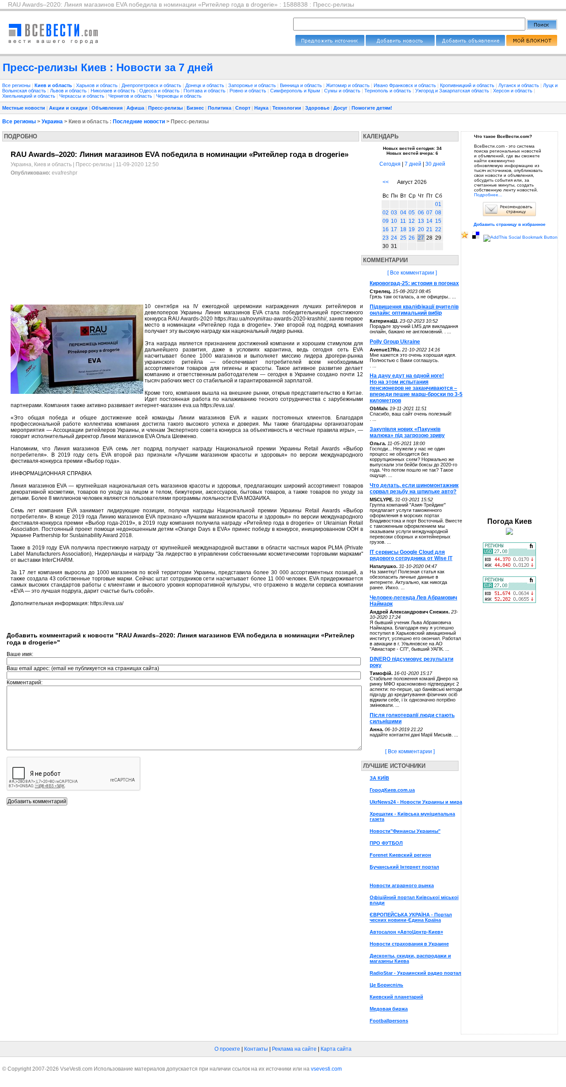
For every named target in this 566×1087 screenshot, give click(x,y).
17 (394, 229)
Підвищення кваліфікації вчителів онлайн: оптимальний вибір (414, 310)
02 (385, 213)
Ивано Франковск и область (405, 85)
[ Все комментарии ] (412, 273)
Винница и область (301, 85)
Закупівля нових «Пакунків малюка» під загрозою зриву (407, 432)
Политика (219, 108)
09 (385, 221)
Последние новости (139, 121)
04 (403, 213)
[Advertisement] (85, 240)
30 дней (435, 164)
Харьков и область (97, 85)
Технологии (286, 108)
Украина (52, 121)
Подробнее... (488, 194)
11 (403, 221)
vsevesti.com (326, 1069)
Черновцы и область (179, 96)
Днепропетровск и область (152, 85)
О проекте (227, 1049)
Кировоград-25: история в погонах (414, 283)
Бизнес (195, 108)
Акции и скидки (68, 108)
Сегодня (390, 164)
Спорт (242, 108)
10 (394, 221)
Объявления (107, 108)
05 (412, 213)
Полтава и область (205, 90)
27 (421, 238)
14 (429, 221)
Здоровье (317, 108)
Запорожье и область (252, 85)
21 (429, 229)
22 (438, 229)
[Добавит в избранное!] (464, 237)
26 (412, 238)
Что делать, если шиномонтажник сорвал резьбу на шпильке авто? (414, 488)
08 (438, 213)
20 (421, 229)
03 (394, 213)
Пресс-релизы (165, 108)
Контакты (256, 1049)
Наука (261, 108)
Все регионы (16, 85)
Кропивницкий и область (468, 85)
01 (438, 204)
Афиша (135, 108)
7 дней (413, 164)
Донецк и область (205, 85)
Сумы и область (343, 90)
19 (412, 229)
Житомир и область (348, 85)
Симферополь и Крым (295, 90)
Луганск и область (519, 85)
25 (403, 238)
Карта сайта (336, 1049)
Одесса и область (160, 90)
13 (421, 221)
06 (421, 213)
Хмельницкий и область (29, 96)
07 (429, 213)
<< (385, 182)
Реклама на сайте (294, 1049)
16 (385, 229)
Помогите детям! (372, 108)
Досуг (340, 108)
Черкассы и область (82, 96)
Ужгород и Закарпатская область (452, 90)
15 (438, 221)
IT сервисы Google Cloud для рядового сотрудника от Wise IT (411, 555)
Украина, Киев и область (41, 164)
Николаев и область (114, 90)
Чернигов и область (130, 96)
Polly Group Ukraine (395, 342)
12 (412, 221)
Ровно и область (248, 90)
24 (394, 238)
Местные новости (23, 108)
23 (385, 238)
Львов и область (69, 90)
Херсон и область (513, 90)
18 (403, 229)
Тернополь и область (388, 90)
